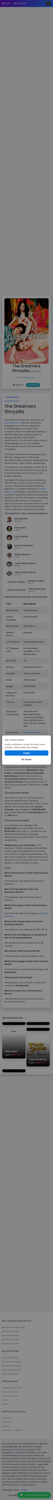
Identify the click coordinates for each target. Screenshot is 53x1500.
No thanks (26, 759)
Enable (26, 753)
